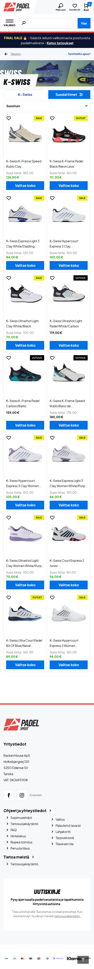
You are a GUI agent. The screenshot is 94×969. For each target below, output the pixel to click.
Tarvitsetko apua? (79, 54)
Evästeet (36, 795)
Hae (84, 23)
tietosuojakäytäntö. (67, 916)
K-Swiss (25, 94)
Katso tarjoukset (60, 43)
